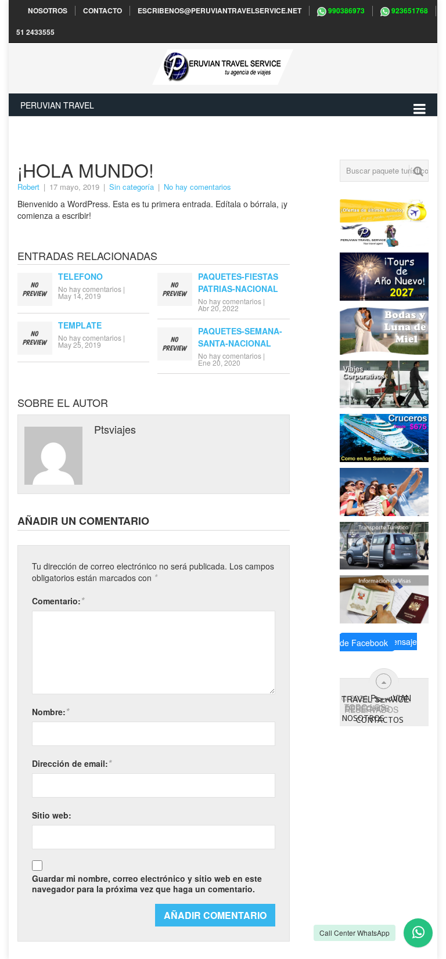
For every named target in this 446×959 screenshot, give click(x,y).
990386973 (345, 11)
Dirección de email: (72, 763)
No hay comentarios (197, 186)
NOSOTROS (47, 11)
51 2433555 (35, 32)
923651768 (409, 11)
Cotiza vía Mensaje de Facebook (378, 642)
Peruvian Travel (57, 105)
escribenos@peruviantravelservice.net (219, 11)
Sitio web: (51, 815)
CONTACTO (102, 11)
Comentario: (58, 600)
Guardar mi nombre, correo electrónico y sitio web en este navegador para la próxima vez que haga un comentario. (147, 883)
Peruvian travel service (376, 698)
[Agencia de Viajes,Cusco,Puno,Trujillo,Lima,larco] (384, 275)
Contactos (380, 719)
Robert (28, 186)
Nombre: (50, 711)
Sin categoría (131, 186)
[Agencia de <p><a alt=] (384, 222)
